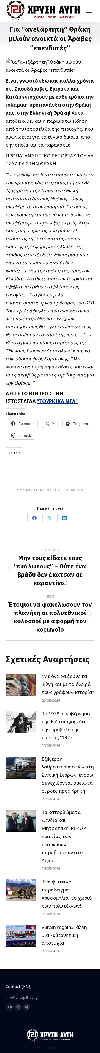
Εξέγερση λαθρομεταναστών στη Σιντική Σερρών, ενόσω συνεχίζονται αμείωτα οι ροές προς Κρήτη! (68, 775)
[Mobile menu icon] (88, 10)
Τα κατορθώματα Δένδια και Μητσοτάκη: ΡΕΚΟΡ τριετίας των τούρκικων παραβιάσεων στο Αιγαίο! (64, 836)
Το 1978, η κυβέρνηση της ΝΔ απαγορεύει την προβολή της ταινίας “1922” (66, 725)
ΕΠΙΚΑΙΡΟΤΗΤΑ (47, 489)
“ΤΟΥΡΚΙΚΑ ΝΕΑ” (57, 401)
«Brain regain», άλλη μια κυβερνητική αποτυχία (64, 935)
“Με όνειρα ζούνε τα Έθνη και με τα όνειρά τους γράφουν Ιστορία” (68, 684)
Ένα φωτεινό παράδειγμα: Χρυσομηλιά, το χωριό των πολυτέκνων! (67, 893)
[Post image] (21, 685)
